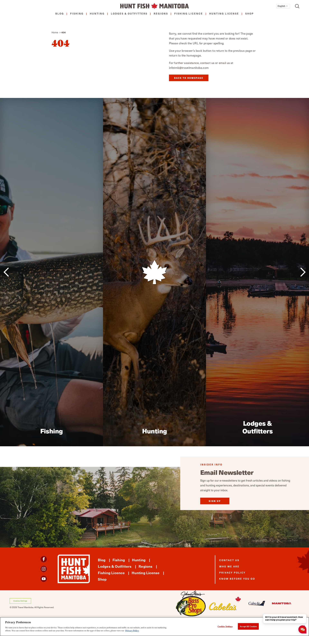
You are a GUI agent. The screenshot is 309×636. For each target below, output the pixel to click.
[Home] (154, 6)
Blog (59, 13)
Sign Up (215, 500)
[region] (154, 626)
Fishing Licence (188, 13)
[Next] (303, 272)
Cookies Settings (20, 600)
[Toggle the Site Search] (297, 6)
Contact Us (229, 560)
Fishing (77, 13)
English (281, 6)
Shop (249, 13)
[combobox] (283, 6)
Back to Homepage (188, 77)
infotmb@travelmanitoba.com (189, 67)
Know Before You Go (237, 578)
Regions (161, 13)
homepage (194, 55)
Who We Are (229, 566)
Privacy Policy (232, 572)
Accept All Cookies (248, 626)
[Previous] (6, 272)
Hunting (97, 13)
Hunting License (224, 13)
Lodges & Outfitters (129, 13)
